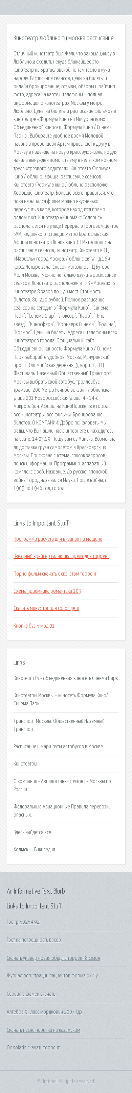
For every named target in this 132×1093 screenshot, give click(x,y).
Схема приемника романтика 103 (47, 591)
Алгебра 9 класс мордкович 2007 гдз (44, 1012)
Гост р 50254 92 (23, 922)
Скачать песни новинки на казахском (43, 1030)
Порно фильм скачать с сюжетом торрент (55, 574)
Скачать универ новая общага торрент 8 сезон (53, 958)
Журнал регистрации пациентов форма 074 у (52, 975)
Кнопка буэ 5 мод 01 (34, 626)
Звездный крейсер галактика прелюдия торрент (61, 556)
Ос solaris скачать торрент (33, 1047)
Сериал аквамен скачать (31, 994)
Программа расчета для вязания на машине (58, 539)
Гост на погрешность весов (34, 940)
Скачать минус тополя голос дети (46, 608)
